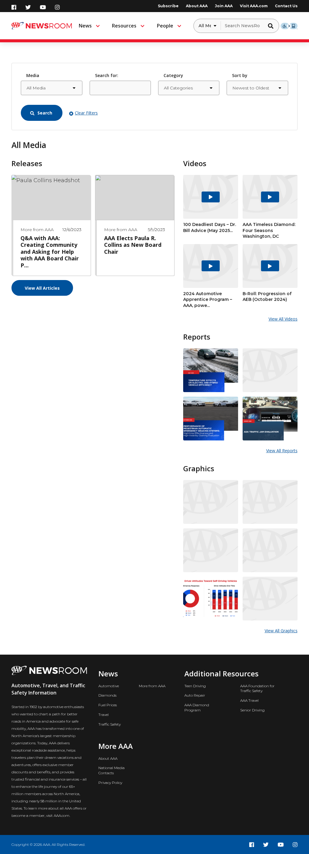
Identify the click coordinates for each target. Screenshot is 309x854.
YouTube (42, 7)
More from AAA (152, 686)
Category (173, 75)
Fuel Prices (107, 705)
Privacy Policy (110, 782)
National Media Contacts (111, 770)
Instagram (57, 7)
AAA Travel (249, 700)
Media (32, 75)
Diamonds (107, 695)
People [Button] (165, 25)
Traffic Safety (109, 724)
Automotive (108, 686)
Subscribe (168, 6)
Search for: (106, 75)
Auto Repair (194, 695)
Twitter (28, 7)
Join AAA (224, 6)
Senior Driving (252, 710)
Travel (103, 714)
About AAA (197, 6)
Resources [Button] (124, 25)
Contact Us (286, 6)
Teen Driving (195, 686)
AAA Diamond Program (196, 707)
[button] (272, 26)
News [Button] (85, 25)
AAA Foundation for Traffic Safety (257, 688)
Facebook (14, 7)
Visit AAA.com (254, 6)
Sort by (239, 75)
